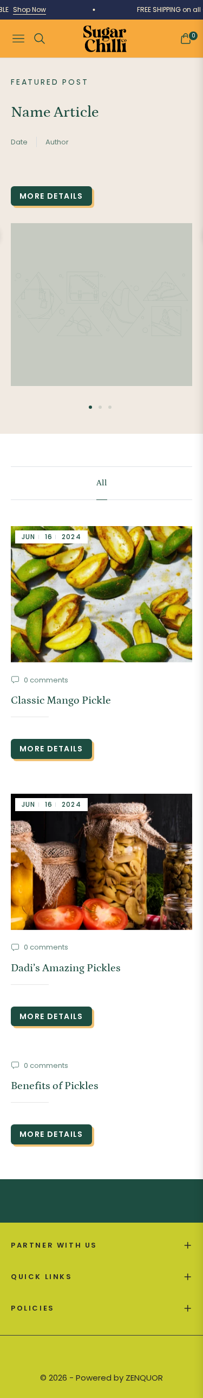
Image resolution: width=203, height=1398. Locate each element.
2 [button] (100, 407)
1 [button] (90, 407)
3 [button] (110, 407)
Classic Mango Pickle (61, 700)
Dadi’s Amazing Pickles (66, 968)
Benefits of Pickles (55, 1086)
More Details (51, 196)
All (101, 483)
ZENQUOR (144, 1377)
